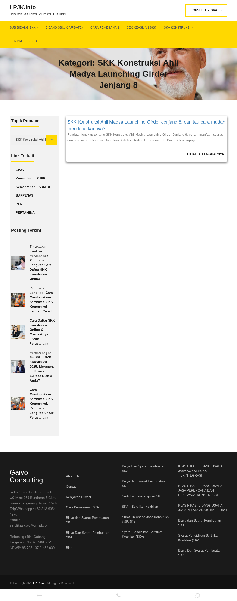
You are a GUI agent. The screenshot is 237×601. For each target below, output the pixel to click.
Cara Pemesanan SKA (82, 507)
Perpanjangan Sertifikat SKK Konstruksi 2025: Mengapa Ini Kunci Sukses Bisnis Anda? (42, 366)
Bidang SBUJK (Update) (64, 27)
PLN (19, 204)
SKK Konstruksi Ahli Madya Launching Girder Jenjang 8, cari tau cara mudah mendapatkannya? (146, 125)
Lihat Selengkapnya (205, 154)
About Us (72, 476)
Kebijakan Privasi (78, 497)
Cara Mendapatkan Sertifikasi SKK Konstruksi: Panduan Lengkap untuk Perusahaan (42, 403)
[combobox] (34, 140)
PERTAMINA (25, 212)
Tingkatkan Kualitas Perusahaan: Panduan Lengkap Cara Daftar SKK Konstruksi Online (41, 263)
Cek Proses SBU (23, 41)
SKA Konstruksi (177, 27)
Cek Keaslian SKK (141, 27)
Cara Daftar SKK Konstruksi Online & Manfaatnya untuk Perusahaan (42, 332)
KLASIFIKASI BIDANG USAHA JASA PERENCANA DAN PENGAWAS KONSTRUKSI (200, 490)
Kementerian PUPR (30, 178)
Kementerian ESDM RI (33, 187)
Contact (71, 486)
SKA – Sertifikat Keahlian (140, 506)
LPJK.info (23, 7)
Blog (69, 547)
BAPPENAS (24, 195)
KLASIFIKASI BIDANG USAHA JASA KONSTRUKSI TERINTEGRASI (200, 470)
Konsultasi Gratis (206, 10)
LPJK (20, 170)
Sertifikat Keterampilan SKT (142, 496)
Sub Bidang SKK (23, 27)
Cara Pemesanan (104, 27)
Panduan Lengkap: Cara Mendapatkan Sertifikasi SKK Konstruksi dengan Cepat (41, 299)
